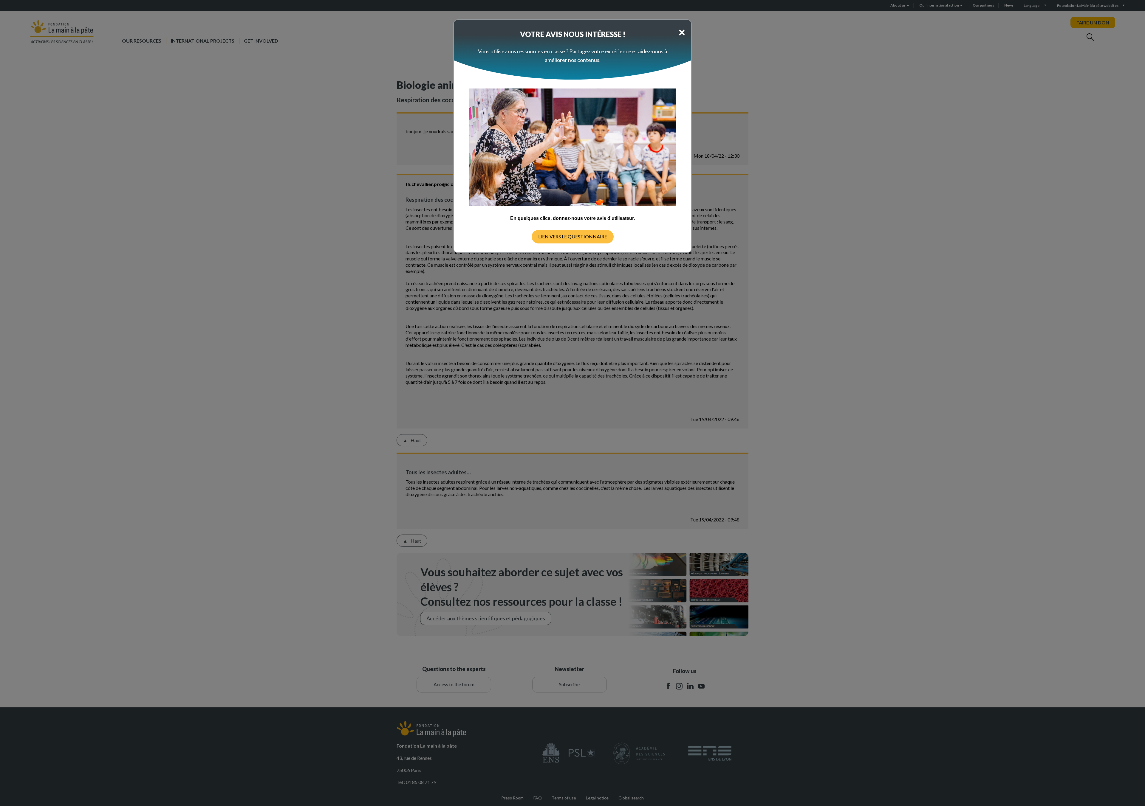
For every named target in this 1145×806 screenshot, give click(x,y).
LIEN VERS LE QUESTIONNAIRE (572, 236)
